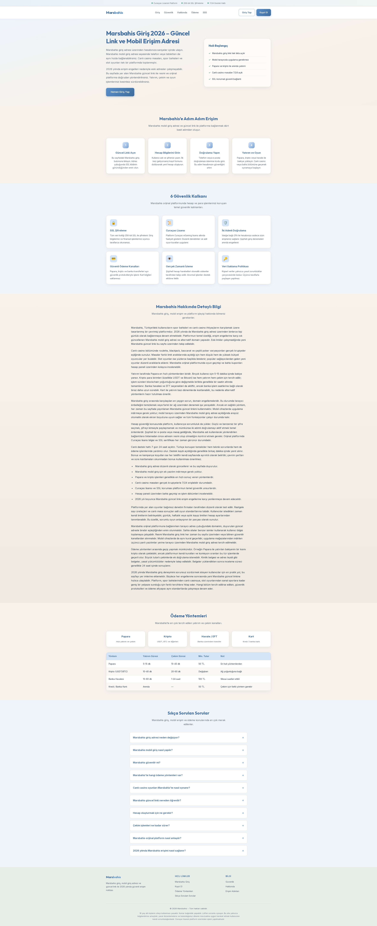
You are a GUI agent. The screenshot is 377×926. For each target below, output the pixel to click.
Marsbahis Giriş (182, 881)
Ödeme (195, 12)
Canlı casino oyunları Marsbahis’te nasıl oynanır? (161, 787)
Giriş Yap (247, 12)
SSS (205, 12)
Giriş (157, 12)
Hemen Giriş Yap (120, 92)
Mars (114, 12)
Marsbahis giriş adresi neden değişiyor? (156, 737)
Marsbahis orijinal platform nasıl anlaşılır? (157, 838)
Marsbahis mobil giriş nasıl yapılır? (153, 750)
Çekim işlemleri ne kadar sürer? (151, 825)
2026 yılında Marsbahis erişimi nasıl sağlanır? (159, 850)
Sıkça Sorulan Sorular (185, 895)
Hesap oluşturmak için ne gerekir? (153, 812)
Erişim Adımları (232, 891)
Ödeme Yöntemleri (184, 891)
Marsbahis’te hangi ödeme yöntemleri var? (158, 775)
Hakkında (182, 12)
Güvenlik (168, 12)
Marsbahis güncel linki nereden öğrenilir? (157, 800)
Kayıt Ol (264, 12)
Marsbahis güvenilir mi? (146, 762)
